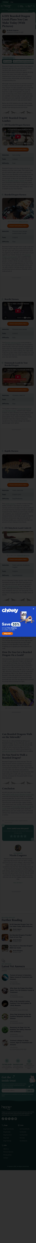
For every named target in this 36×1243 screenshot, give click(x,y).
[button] (33, 609)
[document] (18, 621)
